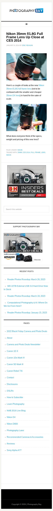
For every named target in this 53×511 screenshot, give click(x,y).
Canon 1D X (12, 351)
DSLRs (10, 391)
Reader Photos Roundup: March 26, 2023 (26, 279)
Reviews (11, 444)
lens (43, 152)
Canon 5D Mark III (15, 364)
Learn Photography (15, 404)
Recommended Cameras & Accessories (25, 437)
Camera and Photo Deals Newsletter (23, 344)
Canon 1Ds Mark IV (16, 358)
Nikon (19, 150)
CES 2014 (26, 152)
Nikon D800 (12, 424)
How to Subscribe (15, 397)
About (9, 338)
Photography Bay (26, 10)
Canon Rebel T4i (15, 371)
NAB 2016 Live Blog (16, 411)
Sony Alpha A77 (14, 450)
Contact (10, 377)
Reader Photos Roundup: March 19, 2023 (26, 296)
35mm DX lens (13, 95)
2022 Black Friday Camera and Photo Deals (27, 331)
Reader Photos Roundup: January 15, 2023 (27, 313)
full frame (35, 152)
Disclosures (12, 384)
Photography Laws (15, 430)
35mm (20, 152)
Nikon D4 (11, 417)
